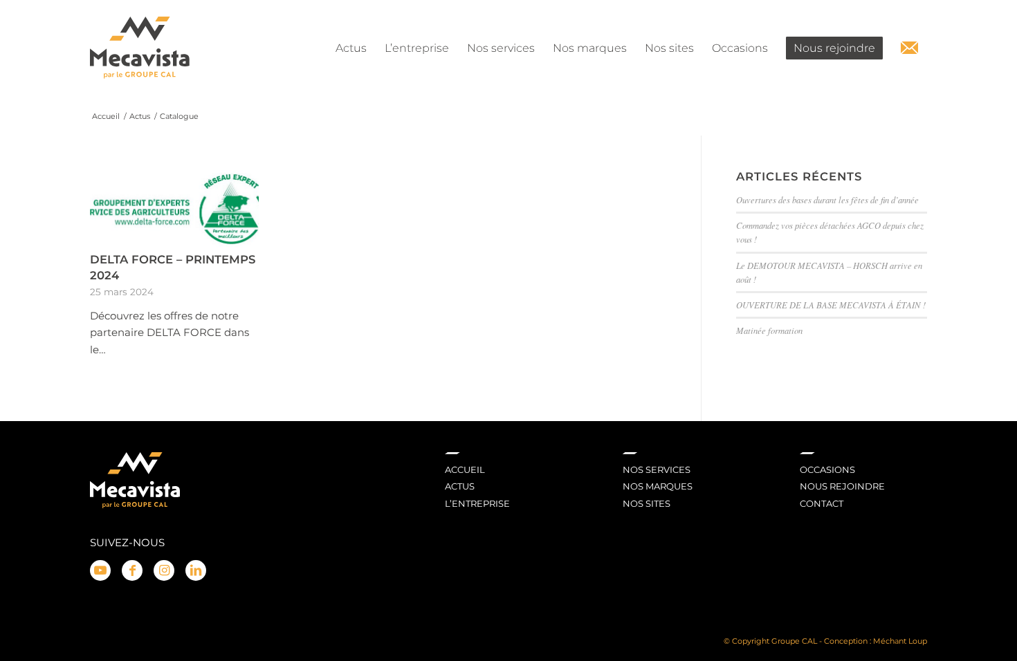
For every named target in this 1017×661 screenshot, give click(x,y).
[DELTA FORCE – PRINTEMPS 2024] (174, 209)
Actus (460, 486)
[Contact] (909, 48)
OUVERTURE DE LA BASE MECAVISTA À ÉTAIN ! (831, 304)
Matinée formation (769, 330)
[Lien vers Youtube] (100, 570)
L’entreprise (477, 503)
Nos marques (658, 486)
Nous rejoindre (842, 486)
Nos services (656, 469)
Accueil (465, 469)
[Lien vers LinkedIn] (195, 570)
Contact (821, 503)
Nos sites (646, 503)
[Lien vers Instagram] (164, 570)
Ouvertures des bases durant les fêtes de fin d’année (827, 199)
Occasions (827, 469)
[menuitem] (351, 48)
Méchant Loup (900, 641)
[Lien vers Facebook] (132, 570)
